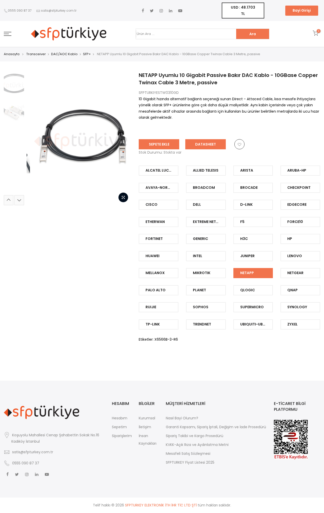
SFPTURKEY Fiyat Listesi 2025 (190, 462)
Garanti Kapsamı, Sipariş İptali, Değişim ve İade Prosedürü (216, 426)
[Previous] (35, 138)
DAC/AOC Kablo (64, 54)
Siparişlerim (122, 435)
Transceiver (36, 54)
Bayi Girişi (302, 10)
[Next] (122, 138)
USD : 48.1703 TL (243, 10)
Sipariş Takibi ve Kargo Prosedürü (194, 435)
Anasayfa (11, 54)
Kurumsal (147, 418)
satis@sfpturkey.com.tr (58, 10)
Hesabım (119, 418)
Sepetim (119, 426)
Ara (252, 33)
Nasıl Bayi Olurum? (182, 418)
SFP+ (87, 54)
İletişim (145, 426)
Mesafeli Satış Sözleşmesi (188, 453)
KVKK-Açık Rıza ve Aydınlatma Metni (197, 444)
